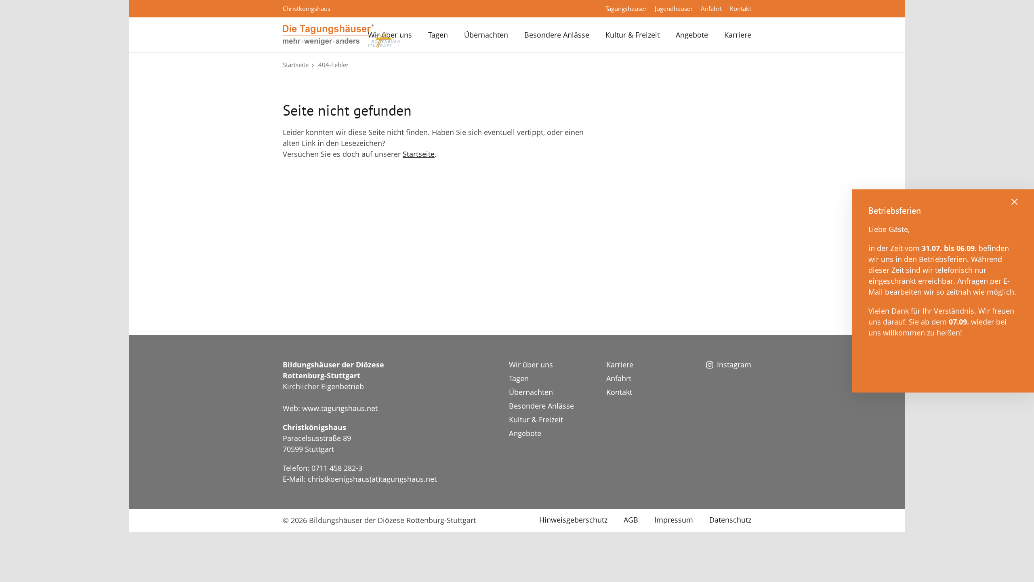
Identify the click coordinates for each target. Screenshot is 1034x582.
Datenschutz (730, 520)
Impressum (673, 520)
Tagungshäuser (626, 8)
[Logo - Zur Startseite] (342, 35)
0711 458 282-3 (336, 468)
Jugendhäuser (674, 8)
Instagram (734, 364)
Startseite (296, 65)
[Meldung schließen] (1015, 201)
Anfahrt (711, 8)
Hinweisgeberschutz (573, 520)
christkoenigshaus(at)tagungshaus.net (372, 479)
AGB (631, 520)
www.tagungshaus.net (340, 408)
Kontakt (740, 8)
